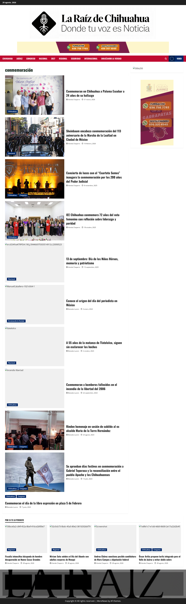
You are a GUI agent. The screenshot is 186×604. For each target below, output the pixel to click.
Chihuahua (8, 58)
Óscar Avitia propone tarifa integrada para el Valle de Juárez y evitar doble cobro (159, 558)
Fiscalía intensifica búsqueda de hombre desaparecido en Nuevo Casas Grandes (23, 558)
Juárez (19, 58)
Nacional (43, 58)
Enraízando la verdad (111, 58)
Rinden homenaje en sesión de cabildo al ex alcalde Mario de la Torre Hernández (34, 430)
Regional (63, 58)
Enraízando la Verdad (16, 321)
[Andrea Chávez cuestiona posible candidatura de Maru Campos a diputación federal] (115, 539)
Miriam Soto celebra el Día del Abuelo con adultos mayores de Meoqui (69, 558)
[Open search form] (166, 58)
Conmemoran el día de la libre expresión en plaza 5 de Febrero (43, 503)
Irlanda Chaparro (74, 99)
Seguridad (75, 58)
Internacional (90, 58)
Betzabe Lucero (73, 309)
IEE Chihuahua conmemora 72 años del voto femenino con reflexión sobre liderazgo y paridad (34, 220)
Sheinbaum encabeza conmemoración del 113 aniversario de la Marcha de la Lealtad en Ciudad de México (34, 137)
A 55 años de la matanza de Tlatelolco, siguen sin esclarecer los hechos (34, 346)
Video (179, 58)
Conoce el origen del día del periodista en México (34, 304)
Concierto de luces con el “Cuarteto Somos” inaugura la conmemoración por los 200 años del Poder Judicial (34, 179)
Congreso (30, 58)
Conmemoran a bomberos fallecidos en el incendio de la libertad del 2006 (34, 388)
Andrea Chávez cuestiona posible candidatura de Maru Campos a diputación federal (115, 558)
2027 (53, 58)
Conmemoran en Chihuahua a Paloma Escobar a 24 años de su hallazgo (34, 95)
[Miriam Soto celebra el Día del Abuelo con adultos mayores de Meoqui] (71, 539)
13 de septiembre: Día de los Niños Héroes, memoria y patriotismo (34, 262)
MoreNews (102, 601)
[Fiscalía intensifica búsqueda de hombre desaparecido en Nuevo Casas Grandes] (26, 539)
